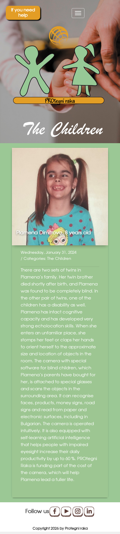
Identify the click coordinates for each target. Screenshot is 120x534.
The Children (59, 259)
